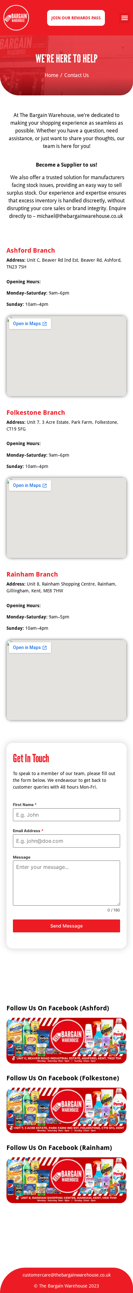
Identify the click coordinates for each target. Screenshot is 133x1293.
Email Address (28, 830)
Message (21, 857)
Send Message (66, 925)
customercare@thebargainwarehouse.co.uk (67, 1275)
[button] (124, 18)
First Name (25, 804)
